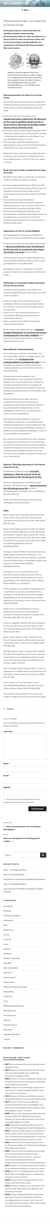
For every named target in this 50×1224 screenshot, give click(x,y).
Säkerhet (7, 1020)
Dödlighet (7, 954)
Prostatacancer (9, 1015)
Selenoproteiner (10, 1025)
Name (6, 764)
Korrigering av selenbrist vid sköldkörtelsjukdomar (24, 879)
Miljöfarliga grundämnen (13, 1006)
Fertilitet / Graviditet (11, 958)
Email (6, 776)
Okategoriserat (9, 1011)
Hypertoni (7, 973)
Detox (5, 944)
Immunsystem (9, 977)
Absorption (8, 906)
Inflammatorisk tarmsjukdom (15, 987)
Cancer (6, 935)
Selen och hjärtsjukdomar (14, 875)
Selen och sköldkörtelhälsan (15, 884)
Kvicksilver (7, 996)
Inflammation (8, 982)
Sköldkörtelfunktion (11, 1034)
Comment (8, 731)
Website (7, 787)
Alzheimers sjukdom (11, 916)
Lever (5, 1001)
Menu (26, 10)
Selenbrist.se (16, 3)
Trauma (10, 709)
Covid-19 (7, 939)
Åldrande (7, 911)
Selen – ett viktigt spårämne (15, 870)
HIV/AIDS (7, 963)
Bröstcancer (8, 930)
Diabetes (7, 949)
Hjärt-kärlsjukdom (10, 968)
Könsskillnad (8, 992)
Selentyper (8, 1030)
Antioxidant (8, 920)
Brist (5, 925)
